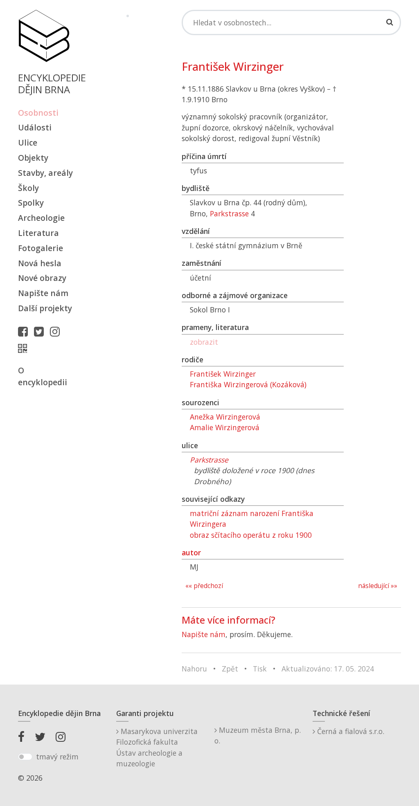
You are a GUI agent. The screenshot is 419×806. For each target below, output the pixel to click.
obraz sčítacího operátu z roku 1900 (251, 535)
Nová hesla (39, 263)
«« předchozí (204, 585)
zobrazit (204, 342)
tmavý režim (57, 756)
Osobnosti (38, 112)
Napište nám (43, 293)
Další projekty (45, 308)
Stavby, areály (45, 172)
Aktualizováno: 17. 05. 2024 (328, 669)
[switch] (25, 757)
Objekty (33, 157)
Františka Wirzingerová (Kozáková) (248, 384)
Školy (28, 187)
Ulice (27, 142)
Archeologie (41, 217)
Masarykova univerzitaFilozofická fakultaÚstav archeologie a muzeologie (157, 747)
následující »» (377, 585)
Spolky (31, 202)
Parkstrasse (229, 213)
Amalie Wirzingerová (224, 427)
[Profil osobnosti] (24, 348)
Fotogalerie (40, 248)
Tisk (260, 669)
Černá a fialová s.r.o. (349, 731)
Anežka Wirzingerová (225, 417)
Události (35, 127)
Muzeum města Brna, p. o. (257, 735)
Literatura (38, 232)
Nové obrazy (42, 277)
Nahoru (194, 669)
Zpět (230, 669)
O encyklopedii (42, 376)
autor (191, 552)
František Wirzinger (223, 374)
